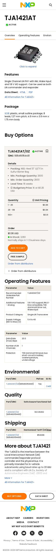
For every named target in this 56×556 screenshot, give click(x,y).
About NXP (13, 518)
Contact (33, 522)
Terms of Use (18, 540)
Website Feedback (28, 544)
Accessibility (46, 540)
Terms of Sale (32, 540)
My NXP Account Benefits (28, 526)
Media (20, 522)
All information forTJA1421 (19, 97)
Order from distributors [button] (23, 271)
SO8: (7, 113)
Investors (42, 518)
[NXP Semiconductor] (27, 5)
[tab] (28, 271)
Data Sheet (41, 496)
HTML (23, 92)
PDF (31, 92)
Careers (28, 518)
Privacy (7, 540)
